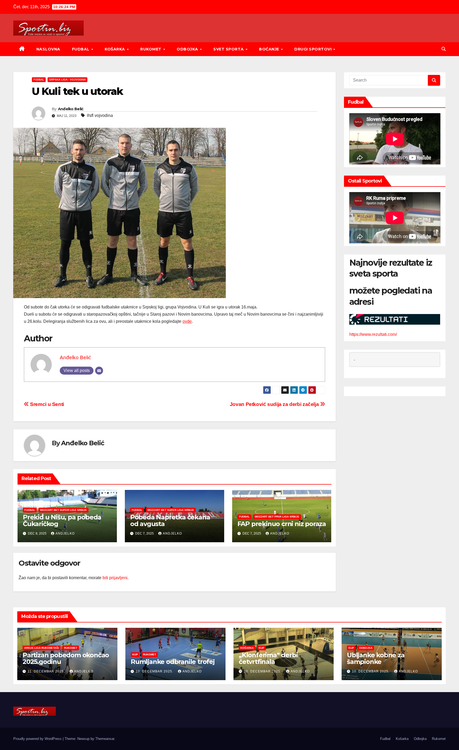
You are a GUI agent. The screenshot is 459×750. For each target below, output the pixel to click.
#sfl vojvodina (100, 115)
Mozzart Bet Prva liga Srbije (277, 516)
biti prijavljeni (115, 577)
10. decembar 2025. (155, 671)
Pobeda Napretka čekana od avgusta (170, 520)
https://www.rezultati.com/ (373, 334)
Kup (135, 654)
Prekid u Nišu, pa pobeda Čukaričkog (62, 520)
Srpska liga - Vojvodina (67, 79)
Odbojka (188, 49)
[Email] (99, 371)
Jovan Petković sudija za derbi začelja (275, 404)
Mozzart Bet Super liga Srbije (63, 510)
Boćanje (269, 49)
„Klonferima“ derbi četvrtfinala (268, 658)
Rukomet (151, 49)
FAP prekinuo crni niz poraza (281, 524)
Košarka (115, 49)
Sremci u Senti (46, 404)
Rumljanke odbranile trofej (173, 662)
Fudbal (81, 49)
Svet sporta (229, 49)
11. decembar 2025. (47, 671)
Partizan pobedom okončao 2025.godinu (66, 658)
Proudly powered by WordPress (38, 739)
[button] (443, 49)
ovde (187, 321)
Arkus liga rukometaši (41, 647)
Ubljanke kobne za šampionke (376, 658)
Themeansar (104, 739)
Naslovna (48, 49)
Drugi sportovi (313, 49)
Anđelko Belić (70, 109)
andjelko (65, 533)
